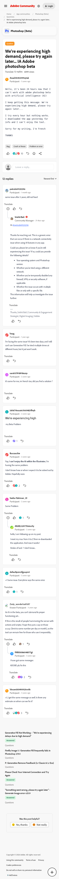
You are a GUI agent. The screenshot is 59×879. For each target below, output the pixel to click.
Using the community (14, 860)
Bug (8, 146)
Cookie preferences (13, 865)
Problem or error (36, 146)
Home (9, 14)
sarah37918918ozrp (19, 373)
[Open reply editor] (29, 167)
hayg (12, 333)
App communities (23, 14)
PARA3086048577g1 (24, 652)
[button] (6, 7)
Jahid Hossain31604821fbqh (22, 410)
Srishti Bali (19, 217)
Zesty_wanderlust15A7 (20, 604)
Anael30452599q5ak (19, 78)
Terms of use (31, 860)
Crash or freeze (19, 146)
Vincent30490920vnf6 (20, 689)
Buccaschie (15, 453)
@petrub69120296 (20, 225)
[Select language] (38, 6)
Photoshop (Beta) (42, 14)
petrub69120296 (17, 189)
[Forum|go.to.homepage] (22, 5)
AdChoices (13, 875)
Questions (10, 17)
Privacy (41, 860)
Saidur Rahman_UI (18, 498)
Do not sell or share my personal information (24, 870)
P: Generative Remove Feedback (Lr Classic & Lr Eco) (29, 763)
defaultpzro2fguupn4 (20, 572)
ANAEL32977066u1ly (24, 526)
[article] (29, 199)
